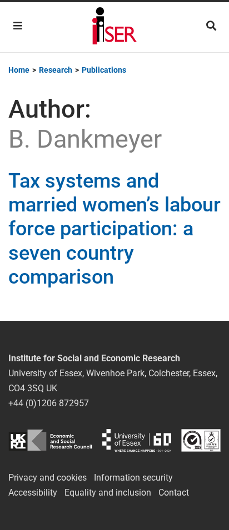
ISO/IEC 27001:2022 (201, 440)
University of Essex (136, 440)
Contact (173, 492)
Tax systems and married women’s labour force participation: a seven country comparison (114, 229)
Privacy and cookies (47, 477)
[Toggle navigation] (17, 26)
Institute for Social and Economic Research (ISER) (114, 27)
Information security (133, 477)
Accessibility (32, 492)
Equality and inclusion (107, 492)
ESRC (50, 440)
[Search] (211, 26)
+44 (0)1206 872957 (48, 403)
